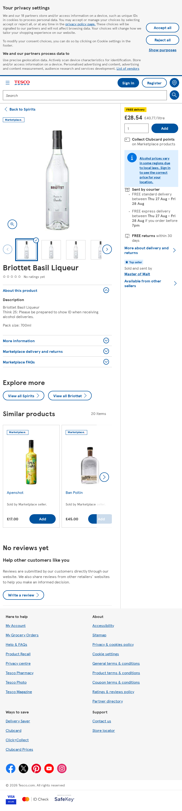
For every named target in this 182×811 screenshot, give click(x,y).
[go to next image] (107, 249)
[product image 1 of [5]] (57, 179)
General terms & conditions (116, 663)
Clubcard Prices (19, 749)
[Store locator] (174, 82)
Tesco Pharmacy (19, 672)
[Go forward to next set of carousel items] (104, 477)
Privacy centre (18, 663)
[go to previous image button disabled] (7, 249)
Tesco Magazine (19, 691)
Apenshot (15, 492)
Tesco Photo (16, 682)
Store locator (103, 730)
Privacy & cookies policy (113, 644)
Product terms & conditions (116, 672)
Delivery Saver (18, 721)
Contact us (101, 721)
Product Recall (18, 653)
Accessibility (103, 625)
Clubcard (13, 730)
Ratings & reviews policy (113, 691)
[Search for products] (174, 95)
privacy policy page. (80, 24)
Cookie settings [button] (105, 653)
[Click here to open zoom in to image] (12, 224)
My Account (16, 625)
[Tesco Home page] (22, 83)
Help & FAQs (16, 644)
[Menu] (7, 82)
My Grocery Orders (22, 635)
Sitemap (99, 635)
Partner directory (107, 701)
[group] (31, 477)
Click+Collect (17, 739)
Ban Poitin (74, 492)
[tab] (26, 249)
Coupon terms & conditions (116, 682)
